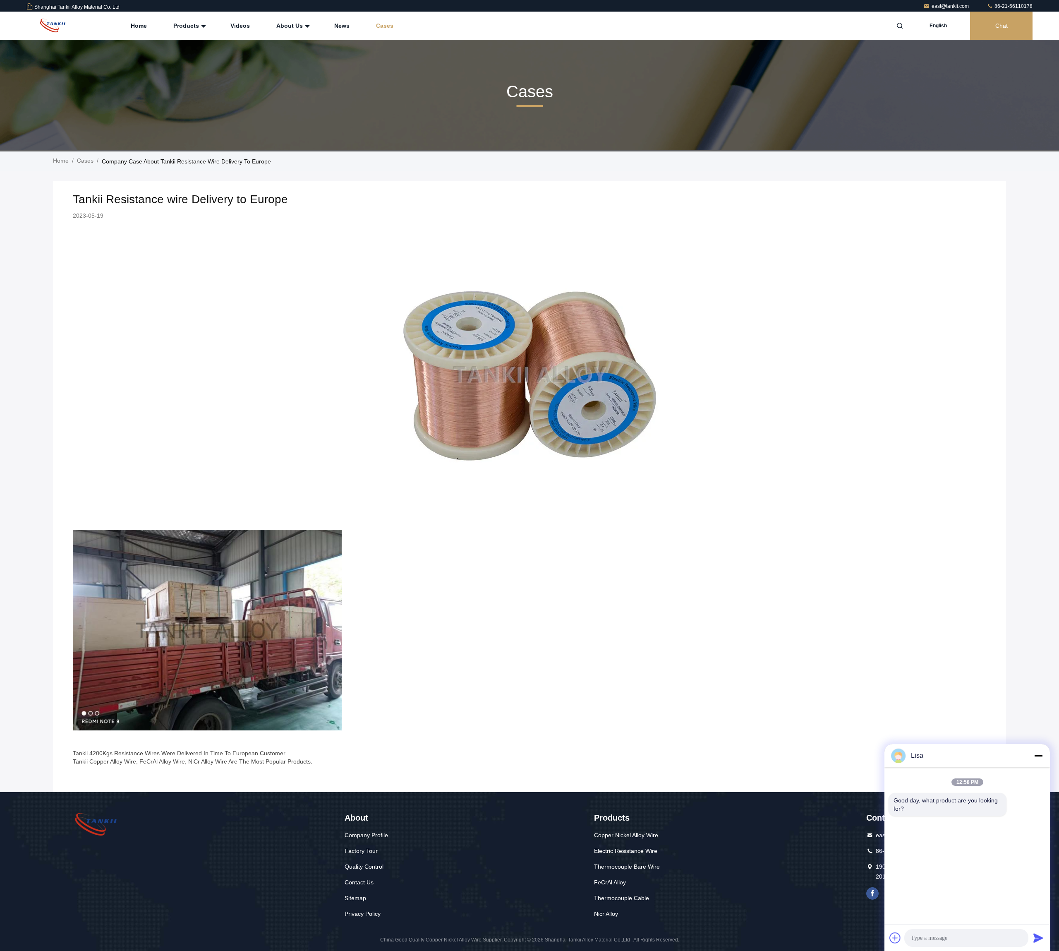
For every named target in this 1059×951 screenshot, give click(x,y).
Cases (384, 25)
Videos (240, 25)
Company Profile (366, 835)
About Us (290, 25)
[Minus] (1038, 756)
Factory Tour (361, 851)
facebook (872, 893)
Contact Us (359, 882)
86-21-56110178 (1013, 6)
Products (187, 25)
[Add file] (895, 938)
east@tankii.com (951, 6)
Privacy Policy (363, 913)
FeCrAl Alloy (610, 882)
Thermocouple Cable (621, 898)
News (342, 25)
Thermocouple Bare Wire (627, 866)
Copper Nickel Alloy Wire (626, 835)
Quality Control (364, 866)
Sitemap (355, 898)
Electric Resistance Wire (625, 851)
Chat (1001, 25)
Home (139, 25)
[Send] (1038, 938)
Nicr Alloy (606, 913)
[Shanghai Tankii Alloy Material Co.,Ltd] (52, 26)
